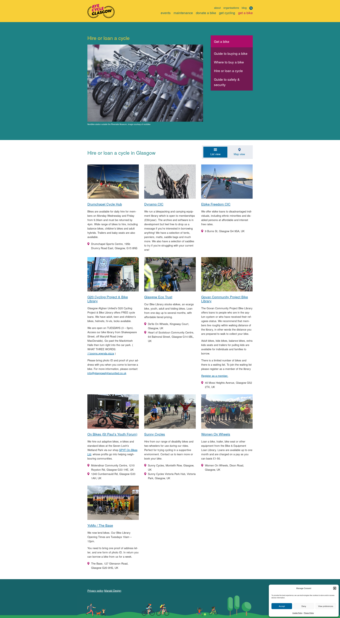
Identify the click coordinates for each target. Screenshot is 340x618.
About (217, 8)
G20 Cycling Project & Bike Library (107, 298)
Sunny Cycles (154, 434)
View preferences (325, 606)
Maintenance (183, 12)
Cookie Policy (297, 613)
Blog (244, 8)
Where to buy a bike (229, 62)
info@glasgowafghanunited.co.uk (106, 373)
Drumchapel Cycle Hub (104, 204)
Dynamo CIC (153, 204)
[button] (334, 588)
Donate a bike (206, 12)
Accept (282, 606)
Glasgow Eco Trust (158, 296)
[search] (251, 8)
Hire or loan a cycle (228, 70)
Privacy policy (95, 590)
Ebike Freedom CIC (215, 204)
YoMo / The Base (100, 525)
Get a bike (245, 12)
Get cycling (227, 12)
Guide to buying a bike (230, 53)
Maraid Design (112, 590)
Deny (303, 606)
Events (166, 12)
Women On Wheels (215, 434)
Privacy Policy (309, 613)
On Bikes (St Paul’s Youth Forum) (112, 434)
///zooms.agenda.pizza (100, 353)
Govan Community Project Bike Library (224, 298)
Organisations (231, 8)
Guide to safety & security (227, 82)
